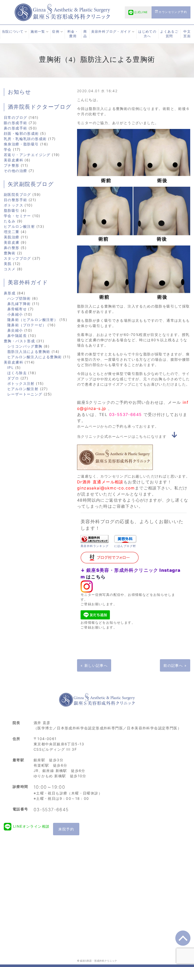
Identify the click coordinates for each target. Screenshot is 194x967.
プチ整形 (11, 165)
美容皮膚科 (13, 160)
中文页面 (187, 34)
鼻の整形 (11, 247)
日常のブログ (15, 117)
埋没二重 (11, 232)
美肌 (8, 263)
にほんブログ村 (125, 546)
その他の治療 (15, 170)
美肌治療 (11, 237)
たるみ (9, 221)
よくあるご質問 (169, 34)
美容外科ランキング (95, 546)
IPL (10, 367)
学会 (8, 149)
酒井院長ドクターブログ (39, 107)
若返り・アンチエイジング (27, 155)
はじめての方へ (147, 34)
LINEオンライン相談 (31, 826)
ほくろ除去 (17, 373)
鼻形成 (9, 293)
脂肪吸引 (11, 210)
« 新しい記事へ (94, 665)
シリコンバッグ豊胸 (24, 346)
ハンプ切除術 (19, 298)
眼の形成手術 (15, 123)
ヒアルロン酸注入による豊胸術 (34, 357)
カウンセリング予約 (173, 12)
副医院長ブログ (17, 194)
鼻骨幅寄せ (17, 309)
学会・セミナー (17, 216)
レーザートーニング (24, 394)
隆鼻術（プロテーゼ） (26, 325)
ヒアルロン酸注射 (19, 226)
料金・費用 (72, 34)
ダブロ (13, 378)
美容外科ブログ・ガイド (111, 31)
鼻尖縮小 (15, 330)
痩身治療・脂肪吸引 (21, 144)
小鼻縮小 (15, 314)
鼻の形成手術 (15, 128)
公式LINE (141, 12)
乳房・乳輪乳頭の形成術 (25, 139)
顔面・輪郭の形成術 (21, 133)
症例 (55, 31)
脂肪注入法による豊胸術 (28, 351)
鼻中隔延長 (17, 335)
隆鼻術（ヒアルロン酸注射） (32, 319)
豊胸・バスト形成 (19, 341)
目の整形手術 (15, 200)
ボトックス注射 (21, 383)
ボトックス (13, 205)
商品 (85, 34)
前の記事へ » (175, 665)
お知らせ (19, 92)
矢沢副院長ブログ (31, 184)
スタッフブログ (17, 258)
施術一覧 (38, 31)
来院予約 (66, 829)
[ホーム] (62, 12)
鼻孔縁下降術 (19, 303)
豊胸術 (9, 253)
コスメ (9, 269)
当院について (12, 31)
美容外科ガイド (28, 282)
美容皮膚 (11, 242)
